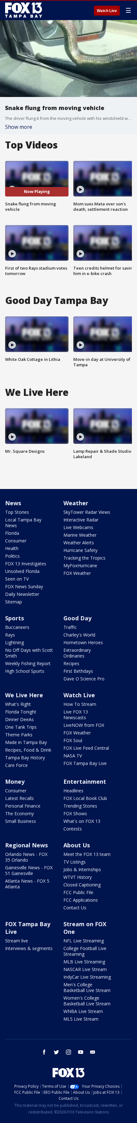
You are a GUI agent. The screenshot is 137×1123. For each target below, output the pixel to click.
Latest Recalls (19, 798)
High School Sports (24, 671)
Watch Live (107, 11)
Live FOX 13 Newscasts (75, 714)
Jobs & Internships (82, 869)
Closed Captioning (82, 885)
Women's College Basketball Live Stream (87, 1001)
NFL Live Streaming (83, 941)
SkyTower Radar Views (86, 512)
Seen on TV (17, 579)
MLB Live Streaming (84, 962)
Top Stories (17, 512)
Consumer (15, 541)
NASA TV (72, 756)
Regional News (26, 845)
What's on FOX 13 (81, 821)
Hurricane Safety (80, 550)
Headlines (73, 791)
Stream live (16, 941)
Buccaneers (17, 627)
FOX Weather (77, 573)
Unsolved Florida (22, 571)
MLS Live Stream (80, 1019)
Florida (12, 533)
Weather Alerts (78, 543)
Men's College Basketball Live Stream (87, 987)
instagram (68, 1052)
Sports (14, 618)
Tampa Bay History (25, 757)
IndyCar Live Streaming (87, 977)
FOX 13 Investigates (25, 564)
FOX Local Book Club (85, 798)
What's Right (18, 704)
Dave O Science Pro (84, 679)
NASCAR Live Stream (85, 969)
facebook (44, 1052)
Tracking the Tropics (84, 558)
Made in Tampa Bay (26, 742)
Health (11, 548)
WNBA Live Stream (83, 1011)
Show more (18, 126)
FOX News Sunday (24, 586)
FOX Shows (75, 813)
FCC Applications (80, 900)
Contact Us (74, 908)
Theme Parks (18, 735)
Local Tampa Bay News (23, 522)
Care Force (16, 765)
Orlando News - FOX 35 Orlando (26, 857)
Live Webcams (78, 527)
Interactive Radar (80, 520)
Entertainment (84, 781)
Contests (72, 829)
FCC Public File (78, 892)
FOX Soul (72, 740)
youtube (81, 1052)
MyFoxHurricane (80, 565)
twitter (56, 1052)
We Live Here (24, 695)
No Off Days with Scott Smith (29, 653)
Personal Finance (22, 806)
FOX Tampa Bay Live (85, 763)
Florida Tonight (20, 712)
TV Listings (74, 862)
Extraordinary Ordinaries (77, 653)
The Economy (19, 813)
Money (15, 781)
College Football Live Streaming (84, 951)
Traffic (70, 627)
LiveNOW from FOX (83, 725)
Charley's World (79, 635)
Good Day (77, 618)
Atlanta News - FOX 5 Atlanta (27, 884)
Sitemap (13, 602)
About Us (76, 845)
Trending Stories (80, 806)
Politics (12, 556)
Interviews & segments (29, 948)
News (13, 503)
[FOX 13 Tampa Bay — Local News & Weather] (23, 10)
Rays (10, 635)
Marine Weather (80, 535)
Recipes (71, 663)
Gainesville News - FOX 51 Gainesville (29, 870)
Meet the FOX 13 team (87, 854)
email (93, 1052)
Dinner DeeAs (19, 719)
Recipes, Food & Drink (28, 750)
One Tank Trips (21, 727)
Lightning (14, 642)
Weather (75, 503)
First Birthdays (78, 671)
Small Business (20, 821)
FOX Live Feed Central (86, 748)
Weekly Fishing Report (28, 663)
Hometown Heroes (83, 642)
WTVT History (77, 877)
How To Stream (79, 704)
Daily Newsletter (22, 594)
